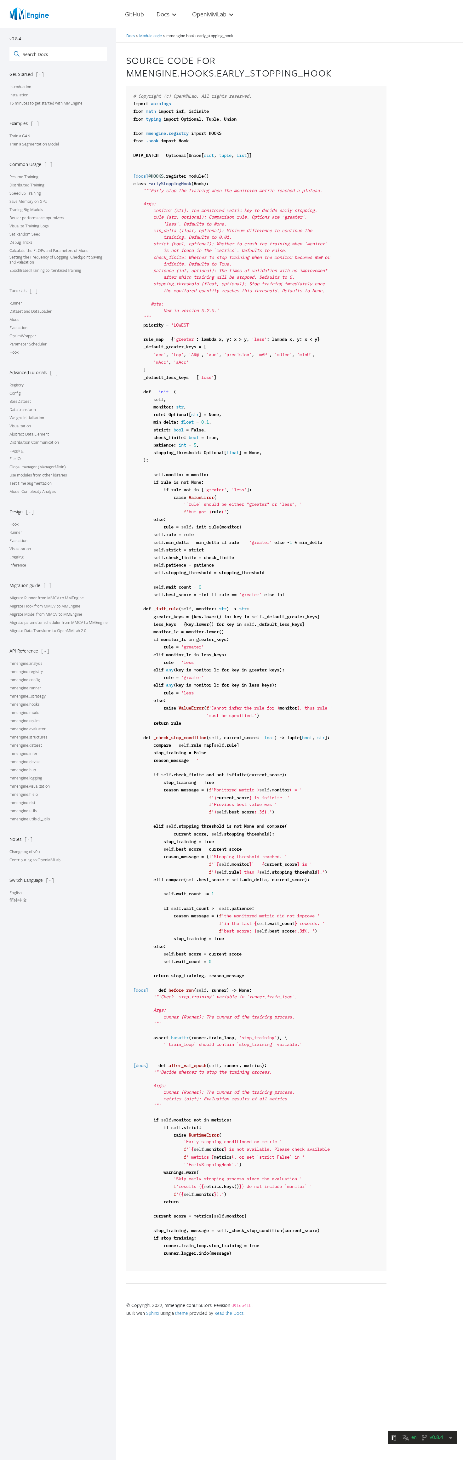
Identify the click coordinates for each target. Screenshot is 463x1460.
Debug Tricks (20, 242)
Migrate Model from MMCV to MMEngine (45, 614)
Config (15, 393)
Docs (131, 35)
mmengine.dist (22, 802)
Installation (18, 94)
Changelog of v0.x (24, 851)
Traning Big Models (26, 209)
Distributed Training (26, 184)
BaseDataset (20, 401)
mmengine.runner (25, 687)
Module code (150, 35)
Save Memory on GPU (28, 201)
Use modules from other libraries (38, 474)
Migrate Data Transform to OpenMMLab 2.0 (47, 630)
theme (181, 1313)
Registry (16, 384)
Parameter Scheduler (28, 343)
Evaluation (18, 327)
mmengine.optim (24, 720)
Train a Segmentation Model (34, 143)
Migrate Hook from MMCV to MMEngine (44, 605)
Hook (14, 352)
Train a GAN (19, 135)
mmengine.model (24, 712)
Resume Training (23, 176)
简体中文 (18, 900)
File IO (15, 458)
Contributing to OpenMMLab (34, 859)
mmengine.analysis (25, 663)
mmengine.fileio (23, 794)
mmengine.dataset (25, 745)
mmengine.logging (25, 777)
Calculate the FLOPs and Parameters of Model (49, 250)
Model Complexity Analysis (32, 491)
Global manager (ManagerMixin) (37, 466)
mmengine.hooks (24, 704)
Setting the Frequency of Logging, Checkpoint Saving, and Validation (56, 259)
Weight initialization (26, 417)
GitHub (134, 14)
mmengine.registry (26, 671)
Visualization (20, 425)
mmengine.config (24, 679)
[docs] (140, 176)
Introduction (20, 86)
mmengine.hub (22, 769)
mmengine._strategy (27, 696)
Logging (16, 450)
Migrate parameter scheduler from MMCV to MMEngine (58, 622)
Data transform (22, 409)
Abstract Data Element (29, 433)
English (15, 892)
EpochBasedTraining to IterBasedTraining (45, 270)
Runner (15, 302)
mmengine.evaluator (27, 728)
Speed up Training (25, 193)
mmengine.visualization (29, 786)
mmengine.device (25, 761)
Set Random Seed (24, 234)
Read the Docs (228, 1313)
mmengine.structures (28, 736)
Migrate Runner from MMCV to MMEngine (46, 597)
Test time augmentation (30, 483)
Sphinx (152, 1313)
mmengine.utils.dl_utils (29, 818)
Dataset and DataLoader (30, 311)
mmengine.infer (23, 753)
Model (14, 319)
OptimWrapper (22, 335)
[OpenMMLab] (29, 14)
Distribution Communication (34, 442)
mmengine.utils (23, 810)
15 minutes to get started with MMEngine (46, 103)
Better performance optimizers (36, 217)
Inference (17, 564)
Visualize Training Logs (29, 225)
